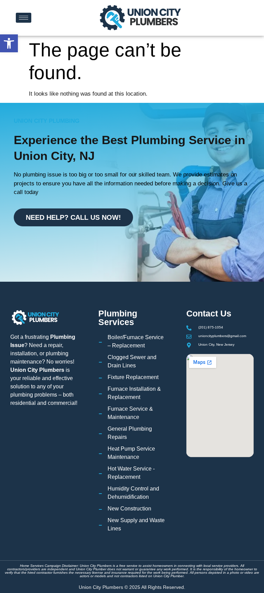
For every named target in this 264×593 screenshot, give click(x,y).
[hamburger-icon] (23, 18)
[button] (9, 43)
